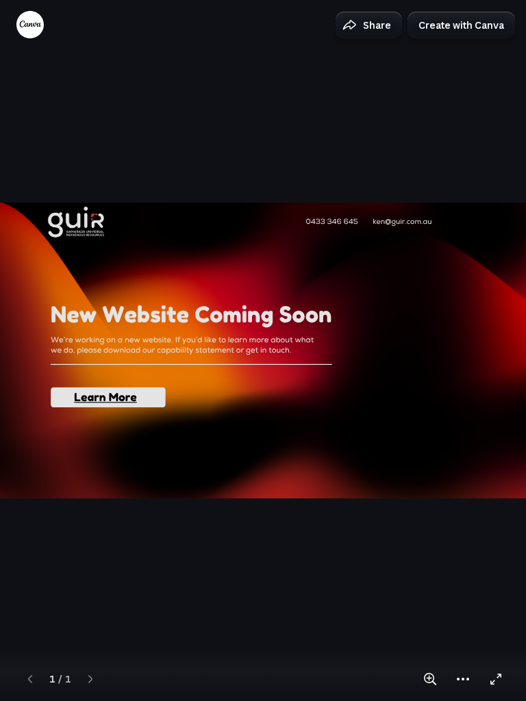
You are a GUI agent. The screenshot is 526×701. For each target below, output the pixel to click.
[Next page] (90, 679)
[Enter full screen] (496, 679)
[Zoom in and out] (430, 679)
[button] (369, 25)
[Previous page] (30, 679)
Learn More (105, 397)
